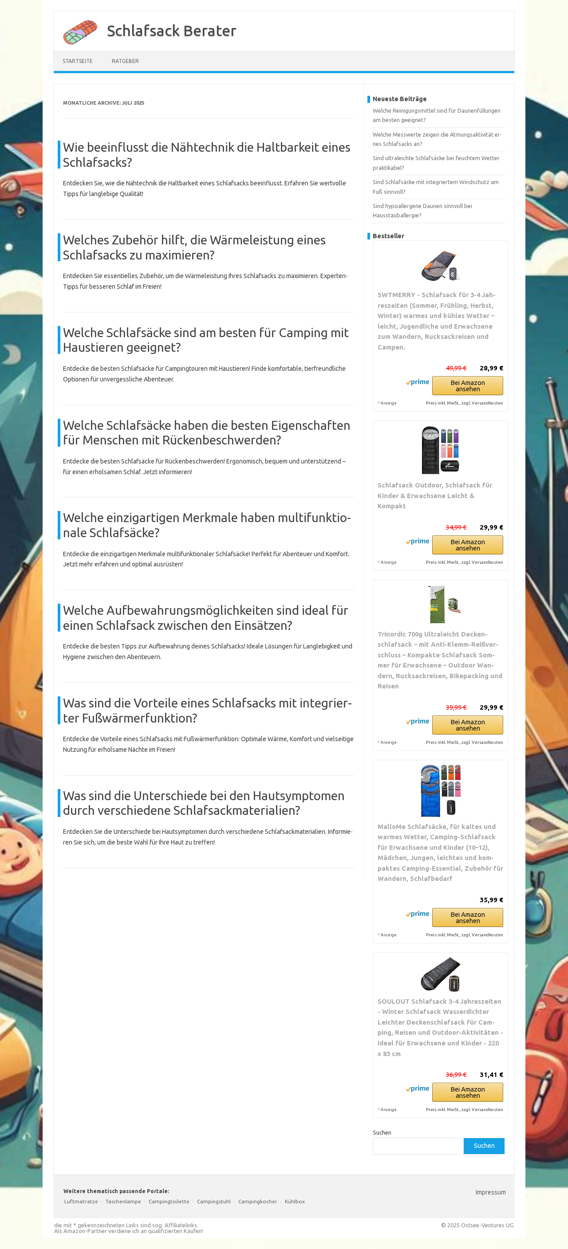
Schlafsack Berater (172, 30)
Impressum (491, 1192)
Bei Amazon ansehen (467, 386)
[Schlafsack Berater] (76, 47)
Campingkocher (257, 1201)
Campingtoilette (169, 1201)
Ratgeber (125, 61)
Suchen (382, 1132)
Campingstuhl (214, 1201)
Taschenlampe (123, 1201)
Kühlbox (295, 1201)
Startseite (78, 61)
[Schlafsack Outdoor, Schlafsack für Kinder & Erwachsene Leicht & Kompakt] (440, 450)
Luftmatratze (81, 1201)
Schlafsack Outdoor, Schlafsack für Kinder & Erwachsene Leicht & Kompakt (435, 495)
